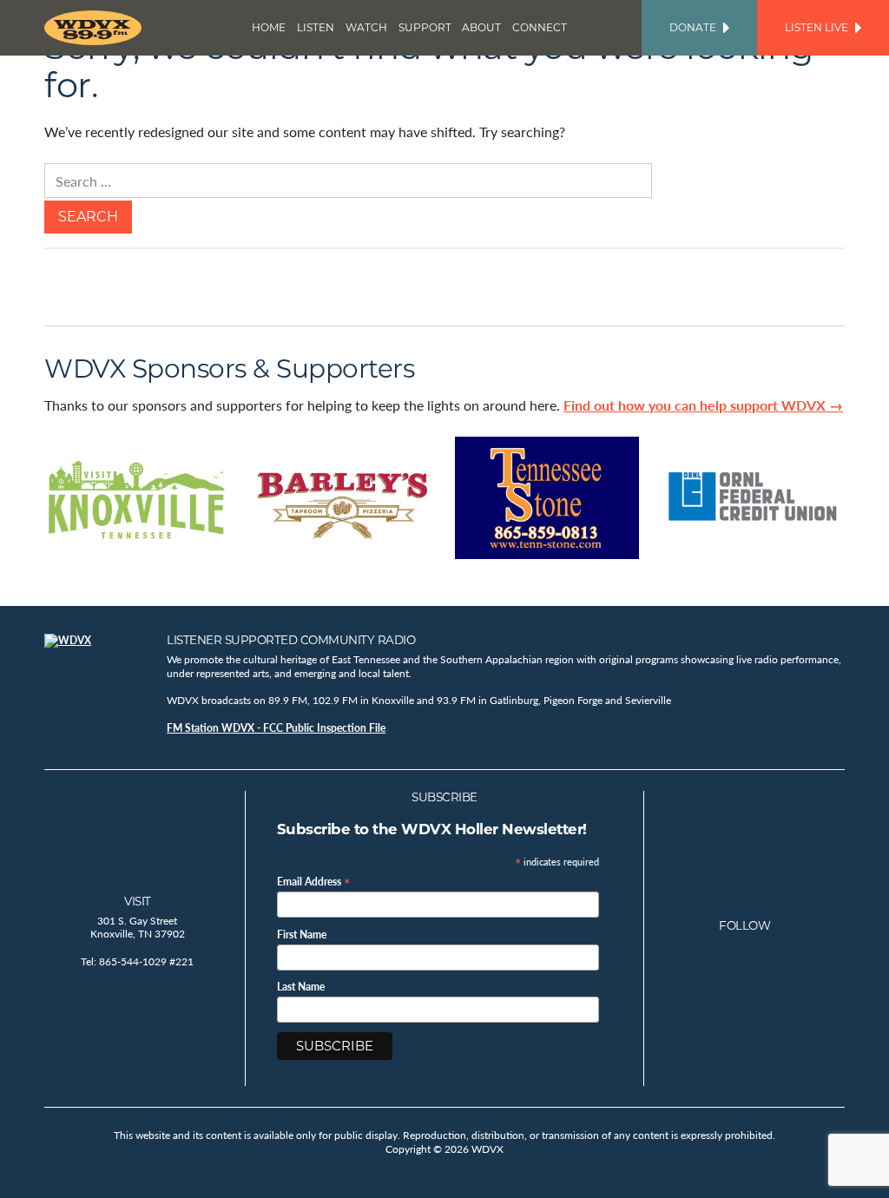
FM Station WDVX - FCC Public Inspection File (276, 728)
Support (424, 27)
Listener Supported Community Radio (291, 640)
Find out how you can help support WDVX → (703, 405)
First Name (301, 935)
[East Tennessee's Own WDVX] (96, 27)
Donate (692, 27)
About (481, 27)
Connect (539, 27)
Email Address (314, 880)
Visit (137, 901)
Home (269, 27)
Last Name (301, 987)
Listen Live (816, 27)
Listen (315, 27)
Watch (366, 27)
